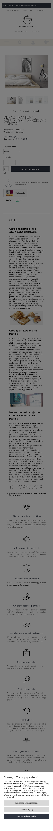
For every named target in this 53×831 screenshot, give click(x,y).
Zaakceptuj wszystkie (26, 816)
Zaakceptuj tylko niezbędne (26, 803)
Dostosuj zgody (26, 809)
